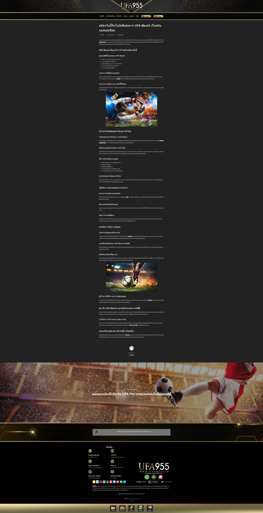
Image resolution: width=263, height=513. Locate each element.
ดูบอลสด (131, 16)
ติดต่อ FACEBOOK (94, 466)
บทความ (125, 16)
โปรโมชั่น (119, 16)
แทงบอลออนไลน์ (111, 35)
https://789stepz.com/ (133, 499)
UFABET (102, 16)
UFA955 (102, 35)
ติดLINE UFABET (116, 476)
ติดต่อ (137, 16)
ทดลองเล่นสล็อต (110, 16)
